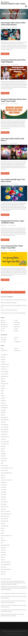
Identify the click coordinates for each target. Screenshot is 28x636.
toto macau (3, 402)
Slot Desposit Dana (5, 436)
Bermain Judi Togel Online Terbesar (8, 302)
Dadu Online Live (4, 506)
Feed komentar (4, 350)
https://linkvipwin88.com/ (6, 472)
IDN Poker (3, 523)
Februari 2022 (17, 322)
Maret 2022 (3, 322)
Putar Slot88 (3, 492)
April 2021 (16, 330)
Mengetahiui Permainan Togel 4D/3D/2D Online (12, 222)
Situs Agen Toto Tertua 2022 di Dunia (9, 310)
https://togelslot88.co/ (5, 564)
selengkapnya (5, 53)
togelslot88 (3, 381)
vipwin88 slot (4, 460)
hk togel (2, 530)
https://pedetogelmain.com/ (7, 468)
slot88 (2, 393)
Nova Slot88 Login (5, 419)
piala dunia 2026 (4, 383)
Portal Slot (16, 337)
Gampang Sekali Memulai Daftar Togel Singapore (13, 61)
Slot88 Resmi (3, 482)
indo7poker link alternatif (6, 480)
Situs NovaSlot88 (4, 427)
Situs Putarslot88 (4, 371)
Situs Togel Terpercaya (6, 578)
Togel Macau (3, 554)
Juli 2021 (3, 328)
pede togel (3, 540)
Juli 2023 (16, 320)
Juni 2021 (16, 328)
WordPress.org (17, 350)
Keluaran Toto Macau (5, 511)
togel (2, 463)
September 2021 (4, 326)
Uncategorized (17, 341)
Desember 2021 (4, 324)
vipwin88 (3, 378)
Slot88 (2, 390)
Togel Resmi (3, 571)
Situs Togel (3, 341)
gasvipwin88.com (4, 376)
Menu (26, 6)
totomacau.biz (4, 369)
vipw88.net (3, 456)
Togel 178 (3, 559)
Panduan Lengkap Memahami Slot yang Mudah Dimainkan (13, 299)
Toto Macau (3, 550)
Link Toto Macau (4, 470)
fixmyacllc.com (4, 458)
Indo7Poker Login (4, 521)
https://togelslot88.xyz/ (6, 562)
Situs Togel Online (5, 443)
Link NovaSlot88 (4, 424)
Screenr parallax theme (10, 633)
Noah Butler (15, 27)
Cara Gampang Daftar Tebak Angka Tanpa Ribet (12, 247)
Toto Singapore (4, 354)
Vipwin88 (3, 388)
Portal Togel (3, 339)
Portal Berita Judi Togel (13, 4)
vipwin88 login (4, 434)
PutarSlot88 (3, 487)
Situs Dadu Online (19, 596)
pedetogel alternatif (5, 545)
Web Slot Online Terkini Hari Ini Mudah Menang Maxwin (13, 313)
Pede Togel (3, 552)
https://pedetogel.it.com (6, 513)
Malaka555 (3, 446)
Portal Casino (4, 337)
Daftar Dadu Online (5, 516)
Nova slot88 (15, 581)
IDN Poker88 (3, 504)
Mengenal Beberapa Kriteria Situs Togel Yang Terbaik (14, 100)
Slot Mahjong (4, 484)
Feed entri (16, 348)
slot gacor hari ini (4, 366)
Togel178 (3, 395)
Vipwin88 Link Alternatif (6, 569)
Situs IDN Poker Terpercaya (10, 615)
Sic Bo (15, 339)
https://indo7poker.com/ (6, 535)
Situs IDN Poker (18, 605)
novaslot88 (3, 400)
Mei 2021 (3, 330)
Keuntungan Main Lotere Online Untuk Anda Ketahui (13, 24)
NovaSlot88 (3, 422)
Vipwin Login (3, 567)
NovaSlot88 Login (4, 429)
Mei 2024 (3, 320)
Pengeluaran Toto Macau (10, 593)
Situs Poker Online (5, 364)
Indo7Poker (3, 499)
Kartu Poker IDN (4, 518)
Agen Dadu (3, 509)
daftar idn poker (4, 465)
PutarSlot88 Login (4, 431)
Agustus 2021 (17, 326)
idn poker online (4, 501)
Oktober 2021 (17, 324)
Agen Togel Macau (5, 441)
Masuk (2, 348)
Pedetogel (3, 357)
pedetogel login (4, 405)
